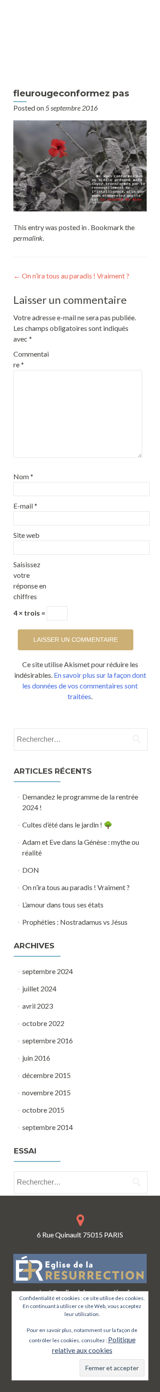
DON (30, 870)
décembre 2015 (46, 1075)
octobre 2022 (43, 1023)
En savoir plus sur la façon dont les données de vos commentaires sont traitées (84, 685)
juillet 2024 (39, 988)
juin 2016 (36, 1058)
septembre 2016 (47, 1040)
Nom (23, 476)
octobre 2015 (43, 1110)
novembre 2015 (46, 1092)
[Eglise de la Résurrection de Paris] (78, 45)
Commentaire (31, 359)
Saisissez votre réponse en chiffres (29, 580)
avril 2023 (37, 1006)
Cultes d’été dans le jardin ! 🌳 (67, 824)
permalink (28, 238)
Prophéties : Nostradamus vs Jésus (75, 922)
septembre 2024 (47, 971)
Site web (26, 535)
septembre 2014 (47, 1127)
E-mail (25, 505)
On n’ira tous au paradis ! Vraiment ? (71, 275)
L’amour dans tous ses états (63, 904)
